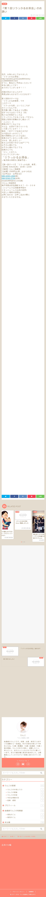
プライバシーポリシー (19, 891)
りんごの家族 (25, 792)
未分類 (4, 4)
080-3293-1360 (8, 176)
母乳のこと (25, 814)
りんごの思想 (24, 785)
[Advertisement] (23, 47)
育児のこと (25, 817)
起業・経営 (25, 800)
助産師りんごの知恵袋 (24, 810)
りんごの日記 (25, 795)
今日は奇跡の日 (25, 798)
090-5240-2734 (8, 178)
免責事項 (31, 891)
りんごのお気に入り (25, 789)
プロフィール (24, 805)
